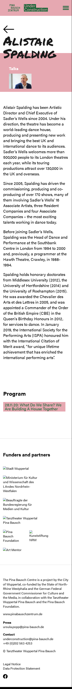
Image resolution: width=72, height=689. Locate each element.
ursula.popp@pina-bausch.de (23, 626)
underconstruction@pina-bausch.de (28, 639)
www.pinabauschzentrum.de (22, 614)
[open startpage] (34, 7)
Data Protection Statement (21, 668)
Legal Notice (12, 664)
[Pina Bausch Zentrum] (14, 8)
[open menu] (66, 8)
